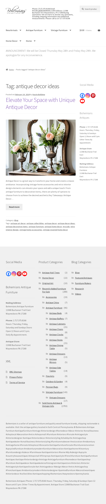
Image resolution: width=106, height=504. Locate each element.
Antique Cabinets (57, 323)
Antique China (52, 302)
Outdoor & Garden (54, 381)
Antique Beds (55, 313)
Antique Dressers (57, 353)
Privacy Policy (15, 377)
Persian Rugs (52, 387)
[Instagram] (87, 95)
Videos (78, 294)
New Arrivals (12, 30)
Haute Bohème (38, 94)
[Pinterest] (93, 95)
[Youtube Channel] (82, 101)
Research (79, 288)
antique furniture (36, 226)
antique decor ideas (66, 223)
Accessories (51, 297)
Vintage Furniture (59, 30)
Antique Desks (56, 340)
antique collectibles (35, 223)
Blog (16, 220)
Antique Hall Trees (51, 272)
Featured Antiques (83, 277)
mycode (66, 226)
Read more (14, 207)
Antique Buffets (56, 318)
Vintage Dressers (57, 397)
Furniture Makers (83, 283)
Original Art (47, 283)
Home (29, 40)
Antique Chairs (56, 329)
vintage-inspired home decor (55, 230)
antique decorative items (17, 226)
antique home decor (53, 226)
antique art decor (18, 223)
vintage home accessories (30, 230)
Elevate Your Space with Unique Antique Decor (40, 103)
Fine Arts (50, 376)
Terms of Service (17, 382)
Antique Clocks (56, 334)
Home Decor (12, 40)
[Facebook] (82, 95)
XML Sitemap (15, 371)
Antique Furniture (34, 30)
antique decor (51, 223)
